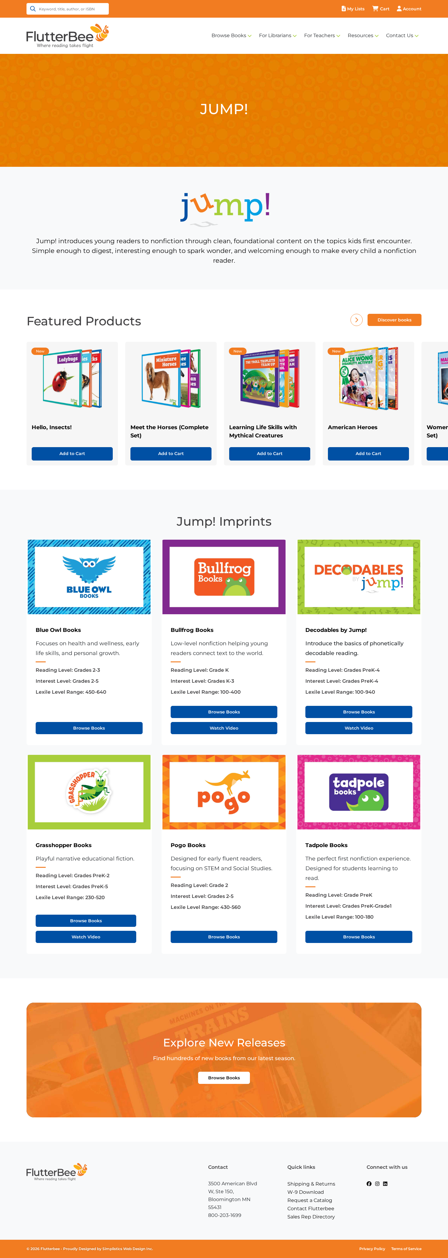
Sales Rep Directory (311, 1217)
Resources (360, 35)
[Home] (68, 35)
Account (412, 9)
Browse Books (229, 35)
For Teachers (319, 35)
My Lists (355, 9)
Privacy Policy (372, 1248)
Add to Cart (72, 453)
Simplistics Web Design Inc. (127, 1248)
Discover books (394, 320)
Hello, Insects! (52, 427)
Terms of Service (406, 1248)
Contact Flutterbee (310, 1208)
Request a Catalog (309, 1200)
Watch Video (224, 728)
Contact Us (399, 35)
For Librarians (275, 35)
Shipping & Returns (311, 1184)
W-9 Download (305, 1192)
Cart (384, 9)
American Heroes (353, 427)
